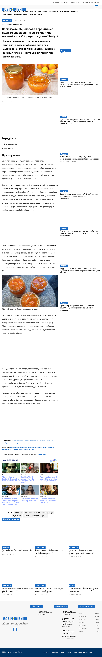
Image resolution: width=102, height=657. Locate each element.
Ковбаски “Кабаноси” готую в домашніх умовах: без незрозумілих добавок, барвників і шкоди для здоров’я (79, 159)
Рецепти (7, 20)
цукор (44, 516)
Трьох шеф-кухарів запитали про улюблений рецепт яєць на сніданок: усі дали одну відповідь (78, 308)
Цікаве (63, 117)
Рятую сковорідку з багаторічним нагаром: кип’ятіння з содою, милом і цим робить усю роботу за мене (84, 590)
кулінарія (17, 516)
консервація (47, 512)
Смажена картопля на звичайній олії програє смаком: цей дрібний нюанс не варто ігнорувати (79, 196)
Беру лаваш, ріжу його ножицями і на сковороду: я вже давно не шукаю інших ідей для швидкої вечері (79, 84)
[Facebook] (96, 7)
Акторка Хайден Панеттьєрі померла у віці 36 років (44, 612)
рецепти (35, 516)
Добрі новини (41, 454)
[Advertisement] (30, 119)
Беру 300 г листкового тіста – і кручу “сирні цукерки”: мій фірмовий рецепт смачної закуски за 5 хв (80, 270)
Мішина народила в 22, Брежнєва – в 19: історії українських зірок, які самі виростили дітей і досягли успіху (50, 552)
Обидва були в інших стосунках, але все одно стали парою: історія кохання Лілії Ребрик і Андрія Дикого (49, 590)
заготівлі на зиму (32, 512)
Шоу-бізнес (40, 547)
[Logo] (15, 618)
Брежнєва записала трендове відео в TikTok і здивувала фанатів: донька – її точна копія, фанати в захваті (17, 590)
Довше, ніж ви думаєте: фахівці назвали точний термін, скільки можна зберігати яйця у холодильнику (80, 121)
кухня (26, 516)
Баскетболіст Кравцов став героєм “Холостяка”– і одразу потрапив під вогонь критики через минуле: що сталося (84, 552)
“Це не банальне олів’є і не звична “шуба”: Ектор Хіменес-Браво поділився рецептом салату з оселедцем (80, 233)
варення (18, 512)
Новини (6, 547)
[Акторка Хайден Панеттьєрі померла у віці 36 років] (17, 534)
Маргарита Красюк (14, 24)
